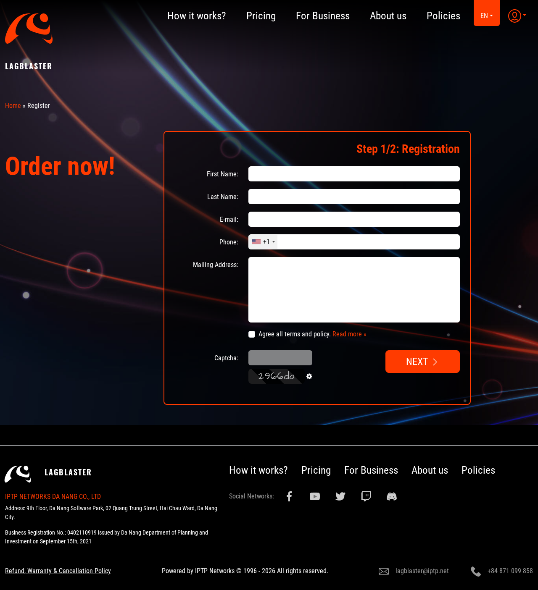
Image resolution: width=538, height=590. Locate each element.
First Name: (222, 174)
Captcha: (226, 358)
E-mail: (229, 219)
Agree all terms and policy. (312, 334)
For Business (371, 470)
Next (418, 361)
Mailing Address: (215, 265)
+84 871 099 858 (510, 571)
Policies (478, 470)
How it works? (258, 470)
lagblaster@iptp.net (422, 571)
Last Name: (222, 197)
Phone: (228, 242)
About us (429, 470)
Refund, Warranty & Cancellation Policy (58, 571)
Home (13, 106)
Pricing (316, 470)
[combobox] (263, 242)
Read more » (349, 334)
